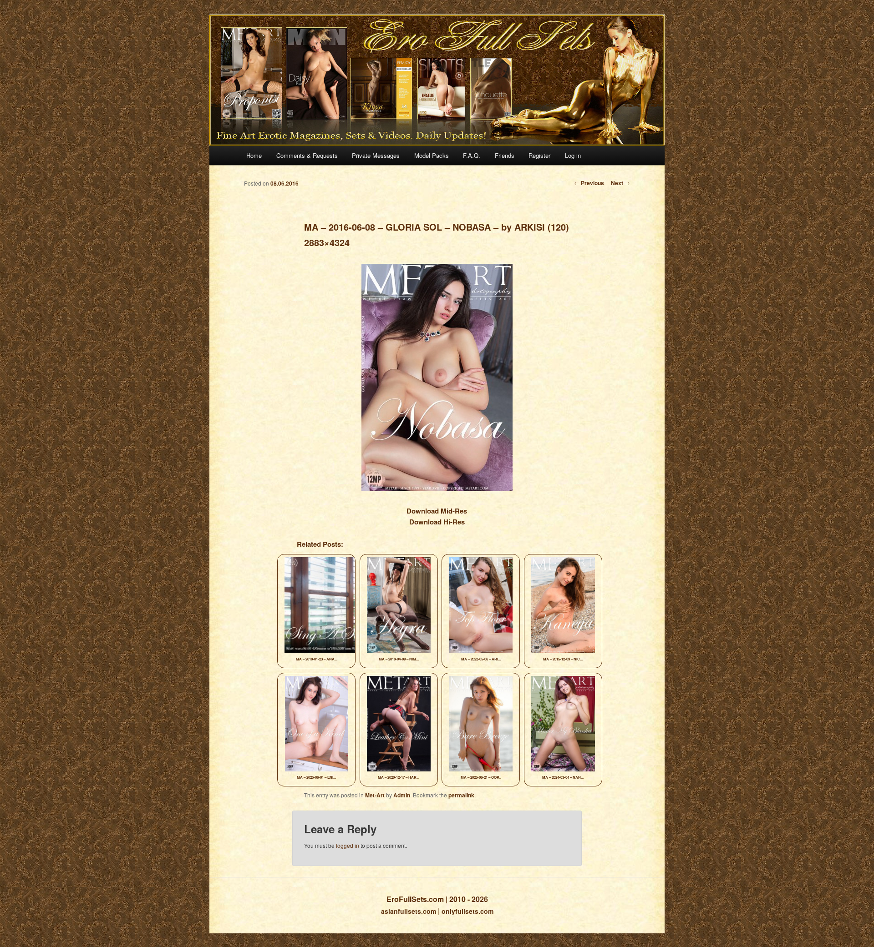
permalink (461, 795)
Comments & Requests (307, 155)
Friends (504, 155)
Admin (401, 795)
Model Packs (431, 155)
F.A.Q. (471, 155)
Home (254, 155)
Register (539, 155)
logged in (347, 845)
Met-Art (375, 795)
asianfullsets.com (408, 911)
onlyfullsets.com (467, 911)
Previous (589, 183)
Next (620, 183)
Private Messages (376, 155)
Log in (573, 155)
